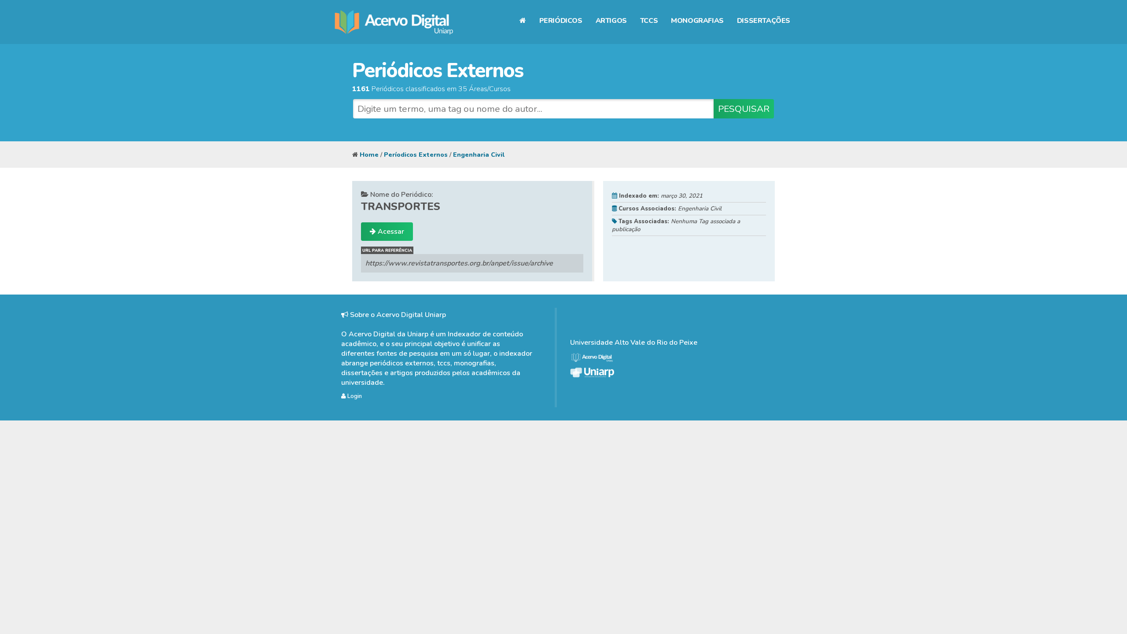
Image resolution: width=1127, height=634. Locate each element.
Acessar (390, 231)
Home (369, 154)
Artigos (611, 21)
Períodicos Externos (416, 154)
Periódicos (560, 21)
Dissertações (763, 21)
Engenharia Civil (479, 154)
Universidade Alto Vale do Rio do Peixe (633, 342)
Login (354, 396)
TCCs (649, 21)
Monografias (697, 21)
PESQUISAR (744, 109)
